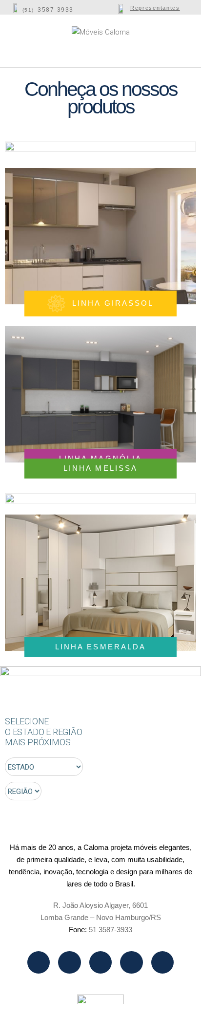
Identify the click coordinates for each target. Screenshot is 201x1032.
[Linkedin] (131, 962)
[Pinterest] (162, 962)
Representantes (155, 8)
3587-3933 (56, 9)
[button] (25, 37)
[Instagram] (38, 962)
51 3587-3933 (110, 929)
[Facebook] (69, 962)
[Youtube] (100, 962)
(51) (28, 10)
